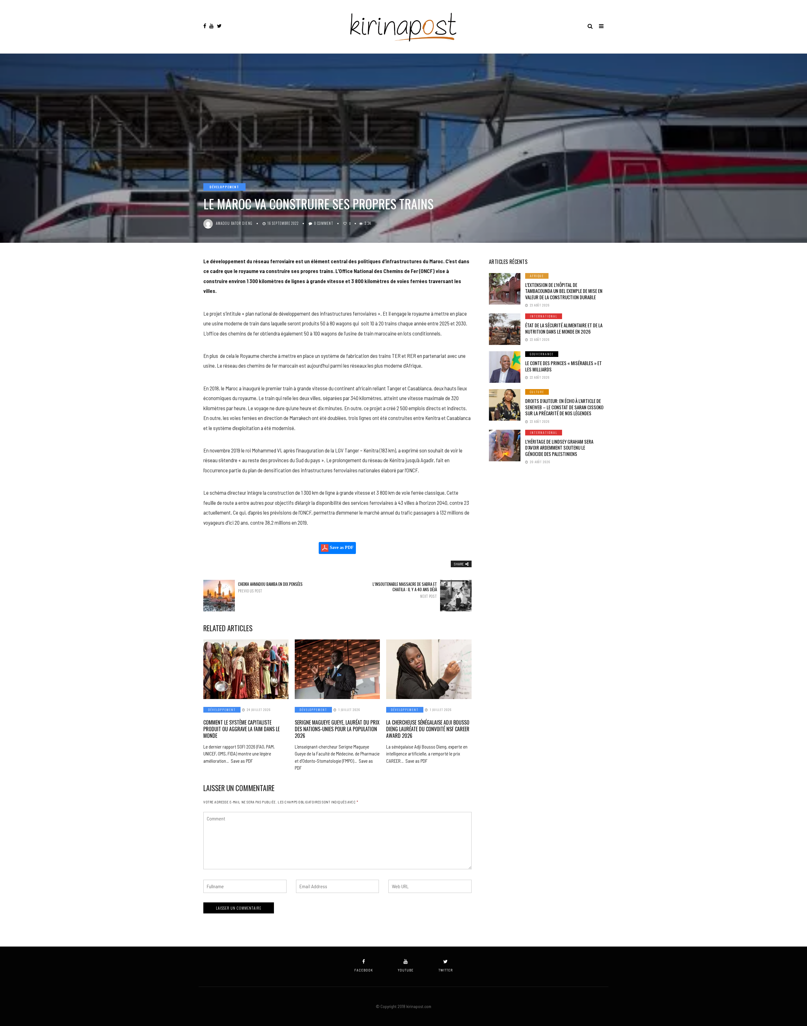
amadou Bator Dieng (234, 223)
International (543, 316)
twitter (445, 970)
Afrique (537, 275)
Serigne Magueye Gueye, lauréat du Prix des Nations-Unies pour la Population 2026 (337, 729)
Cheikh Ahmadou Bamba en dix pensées (270, 587)
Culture (537, 391)
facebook (363, 970)
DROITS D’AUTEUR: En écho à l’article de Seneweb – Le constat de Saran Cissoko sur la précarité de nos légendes (564, 407)
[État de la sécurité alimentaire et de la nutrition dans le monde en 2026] (504, 329)
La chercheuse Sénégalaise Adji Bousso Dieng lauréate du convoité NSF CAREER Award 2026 (427, 729)
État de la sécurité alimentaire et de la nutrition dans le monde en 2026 (563, 328)
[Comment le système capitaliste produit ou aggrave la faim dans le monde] (245, 669)
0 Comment (323, 223)
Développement (224, 186)
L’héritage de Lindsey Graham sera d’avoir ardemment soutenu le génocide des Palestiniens (559, 447)
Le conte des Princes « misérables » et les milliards (563, 366)
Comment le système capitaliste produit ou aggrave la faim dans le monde (241, 729)
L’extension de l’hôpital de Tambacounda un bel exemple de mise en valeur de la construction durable (563, 290)
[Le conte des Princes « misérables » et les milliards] (504, 367)
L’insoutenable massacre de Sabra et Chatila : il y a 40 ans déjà (405, 589)
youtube (406, 970)
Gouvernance (542, 354)
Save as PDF (341, 547)
